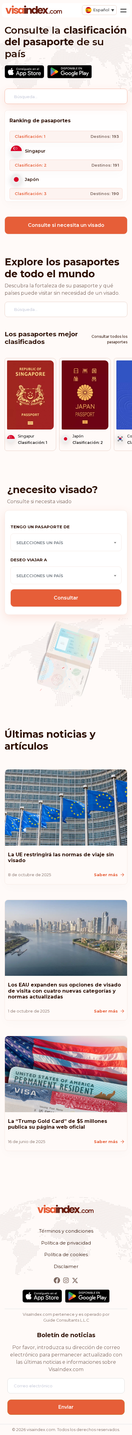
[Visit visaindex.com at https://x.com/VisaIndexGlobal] (75, 1281)
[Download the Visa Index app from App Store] (24, 71)
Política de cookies (66, 1254)
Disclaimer (66, 1266)
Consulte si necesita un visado (66, 225)
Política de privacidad (66, 1243)
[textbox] (66, 542)
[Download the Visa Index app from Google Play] (69, 71)
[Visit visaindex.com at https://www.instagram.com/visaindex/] (66, 1281)
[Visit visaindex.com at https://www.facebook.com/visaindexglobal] (57, 1281)
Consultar (66, 598)
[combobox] (66, 542)
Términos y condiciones (66, 1231)
